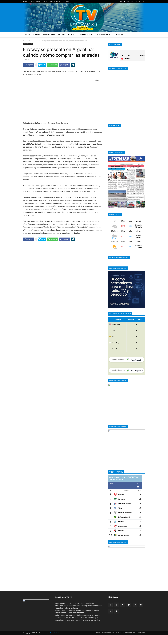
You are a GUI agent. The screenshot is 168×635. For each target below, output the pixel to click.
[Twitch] (135, 1)
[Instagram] (120, 1)
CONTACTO (65, 1)
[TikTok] (132, 1)
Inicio (24, 41)
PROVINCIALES (49, 34)
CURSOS (44, 1)
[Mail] (124, 1)
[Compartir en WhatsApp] (52, 65)
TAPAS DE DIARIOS (54, 1)
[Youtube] (143, 1)
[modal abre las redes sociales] (73, 65)
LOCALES (36, 34)
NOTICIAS (71, 34)
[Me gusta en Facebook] (64, 65)
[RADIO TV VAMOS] (84, 17)
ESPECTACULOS (33, 41)
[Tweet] (42, 65)
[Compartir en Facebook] (28, 65)
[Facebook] (117, 1)
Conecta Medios (55, 633)
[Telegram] (128, 1)
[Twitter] (139, 1)
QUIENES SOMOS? (34, 1)
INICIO (25, 1)
